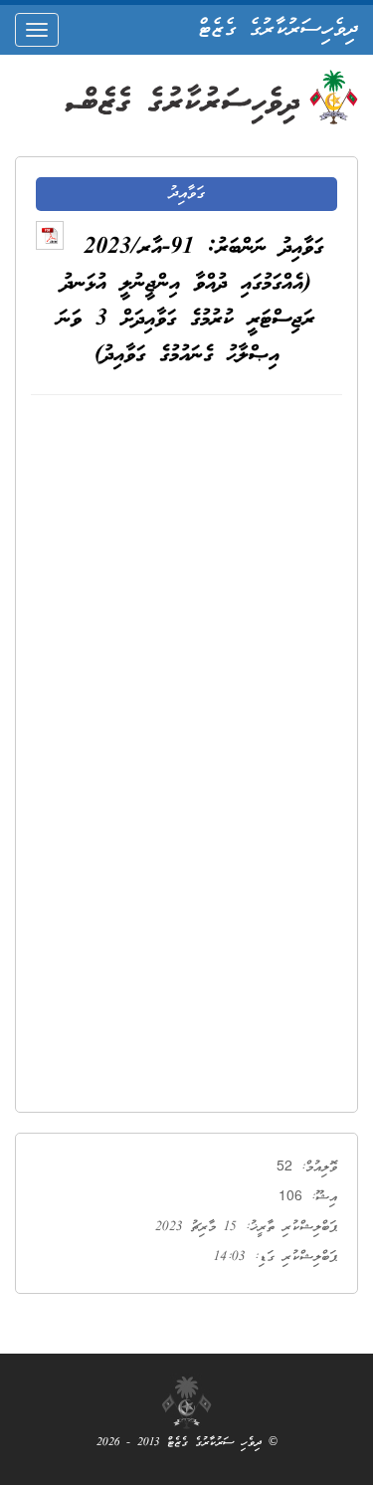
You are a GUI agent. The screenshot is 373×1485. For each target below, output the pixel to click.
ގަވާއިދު (187, 194)
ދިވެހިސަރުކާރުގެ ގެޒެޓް (278, 30)
